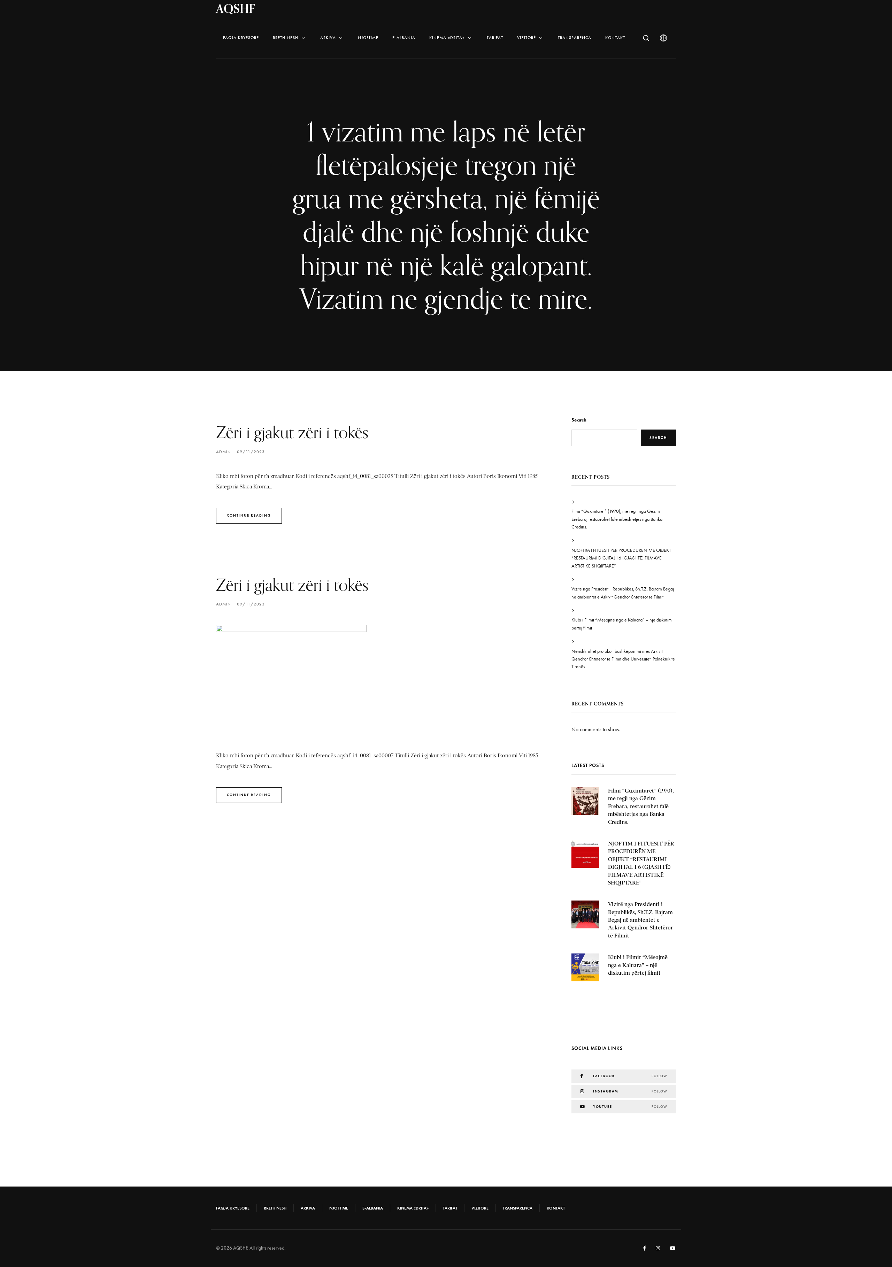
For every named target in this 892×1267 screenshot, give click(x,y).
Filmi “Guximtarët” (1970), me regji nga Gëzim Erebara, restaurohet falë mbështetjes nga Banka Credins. (616, 519)
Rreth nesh (285, 37)
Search (578, 420)
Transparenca (574, 37)
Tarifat (495, 37)
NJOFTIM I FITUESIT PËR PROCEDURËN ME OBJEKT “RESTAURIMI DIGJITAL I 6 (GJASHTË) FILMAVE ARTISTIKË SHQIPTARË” (621, 558)
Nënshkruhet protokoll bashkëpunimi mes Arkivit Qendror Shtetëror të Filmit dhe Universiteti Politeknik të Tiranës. (623, 659)
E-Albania (403, 37)
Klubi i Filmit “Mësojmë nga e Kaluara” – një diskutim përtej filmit (621, 624)
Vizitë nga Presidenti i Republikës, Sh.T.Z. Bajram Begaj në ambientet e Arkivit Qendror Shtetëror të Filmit (622, 593)
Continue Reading (249, 515)
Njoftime (368, 37)
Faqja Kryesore (241, 37)
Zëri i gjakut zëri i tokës (292, 432)
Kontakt (615, 37)
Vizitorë (526, 37)
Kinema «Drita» (447, 37)
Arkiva (328, 37)
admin (223, 451)
